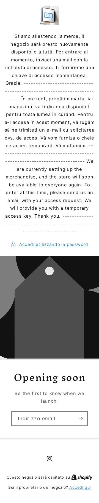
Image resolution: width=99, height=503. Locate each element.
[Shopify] (81, 477)
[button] (49, 244)
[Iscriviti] (80, 419)
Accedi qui (80, 487)
